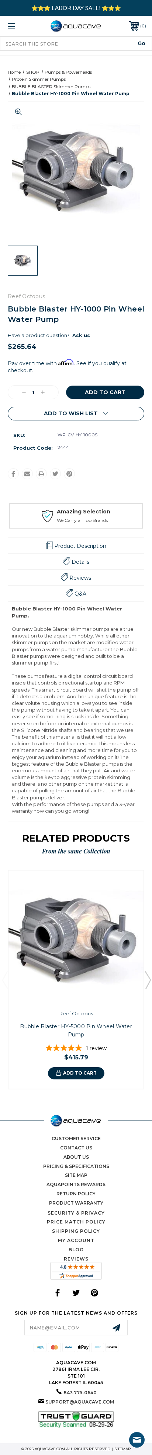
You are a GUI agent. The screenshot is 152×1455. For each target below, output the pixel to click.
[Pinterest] (69, 473)
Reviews (76, 1259)
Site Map (76, 1175)
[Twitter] (55, 473)
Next (147, 979)
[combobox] (76, 43)
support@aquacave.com (79, 1402)
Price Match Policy (76, 1222)
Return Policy (76, 1193)
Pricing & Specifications (76, 1166)
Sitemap (122, 1448)
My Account (76, 1240)
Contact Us (76, 1148)
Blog (76, 1249)
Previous (4, 979)
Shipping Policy (76, 1231)
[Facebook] (13, 473)
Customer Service (76, 1138)
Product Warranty (76, 1203)
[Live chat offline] (137, 1440)
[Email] (27, 473)
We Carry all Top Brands (82, 520)
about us (76, 1157)
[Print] (41, 473)
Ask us (81, 335)
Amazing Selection (83, 511)
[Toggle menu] (21, 26)
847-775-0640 (80, 1392)
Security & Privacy (76, 1213)
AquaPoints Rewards (76, 1184)
